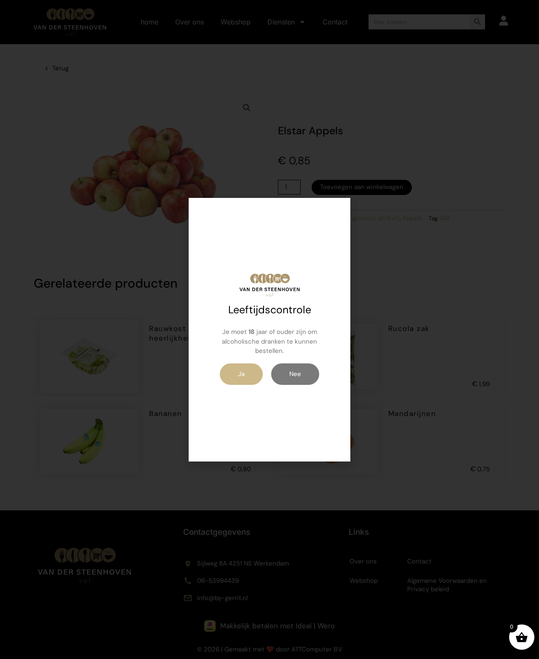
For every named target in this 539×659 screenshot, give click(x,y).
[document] (269, 329)
